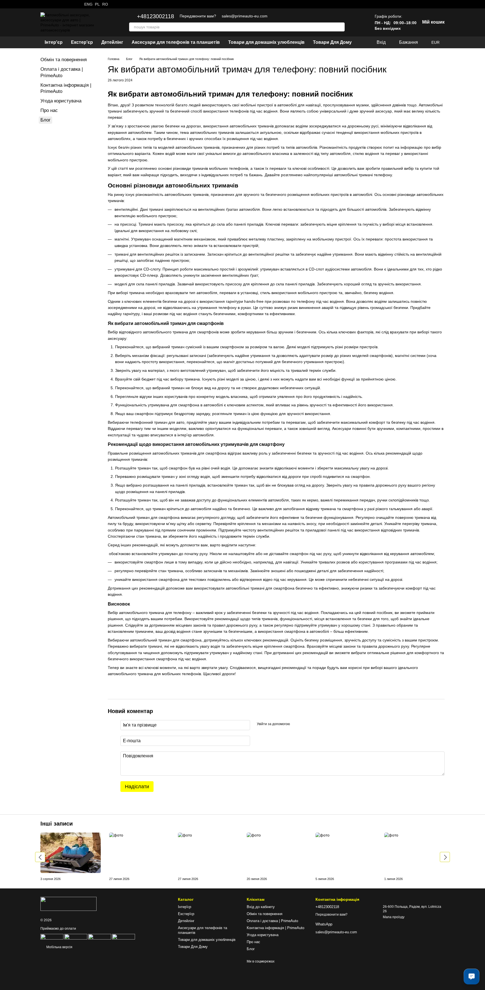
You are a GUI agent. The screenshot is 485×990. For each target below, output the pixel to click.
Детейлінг (112, 42)
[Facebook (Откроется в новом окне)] (56, 4)
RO (105, 4)
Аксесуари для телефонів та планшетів (176, 42)
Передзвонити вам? (198, 16)
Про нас (49, 110)
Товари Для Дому (332, 42)
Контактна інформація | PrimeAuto (275, 928)
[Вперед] (445, 857)
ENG (88, 4)
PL (97, 4)
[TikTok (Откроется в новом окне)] (69, 4)
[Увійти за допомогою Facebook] (296, 724)
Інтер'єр (54, 42)
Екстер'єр (82, 42)
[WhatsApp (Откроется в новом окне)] (42, 4)
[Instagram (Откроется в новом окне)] (49, 4)
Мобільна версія (58, 947)
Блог (45, 120)
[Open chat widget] (471, 976)
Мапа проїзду (393, 917)
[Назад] (40, 857)
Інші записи (56, 824)
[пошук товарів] (340, 26)
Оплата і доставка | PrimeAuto (272, 921)
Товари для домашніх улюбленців (266, 42)
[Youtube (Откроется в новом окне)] (63, 4)
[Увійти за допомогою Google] (305, 724)
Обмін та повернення (63, 59)
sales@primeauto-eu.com (244, 16)
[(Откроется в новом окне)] (75, 936)
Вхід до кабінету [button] (261, 907)
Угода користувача (60, 101)
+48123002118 (155, 16)
